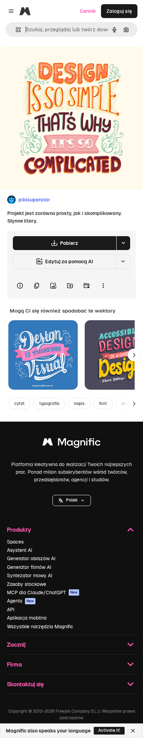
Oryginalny (48, 59)
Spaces (15, 542)
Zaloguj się (119, 11)
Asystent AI (19, 550)
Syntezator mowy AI (29, 575)
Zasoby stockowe (26, 584)
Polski (71, 500)
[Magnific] (71, 443)
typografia (49, 403)
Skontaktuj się (25, 684)
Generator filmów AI (29, 567)
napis (79, 403)
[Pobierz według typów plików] (123, 243)
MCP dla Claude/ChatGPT (42, 592)
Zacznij (16, 644)
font (103, 403)
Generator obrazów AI (31, 558)
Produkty (19, 529)
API (11, 609)
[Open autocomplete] (15, 29)
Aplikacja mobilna (27, 618)
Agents (20, 601)
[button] (71, 500)
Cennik (88, 11)
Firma (14, 664)
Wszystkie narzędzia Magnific (40, 626)
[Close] (133, 731)
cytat (19, 403)
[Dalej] (134, 355)
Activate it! (109, 730)
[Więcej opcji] (103, 286)
